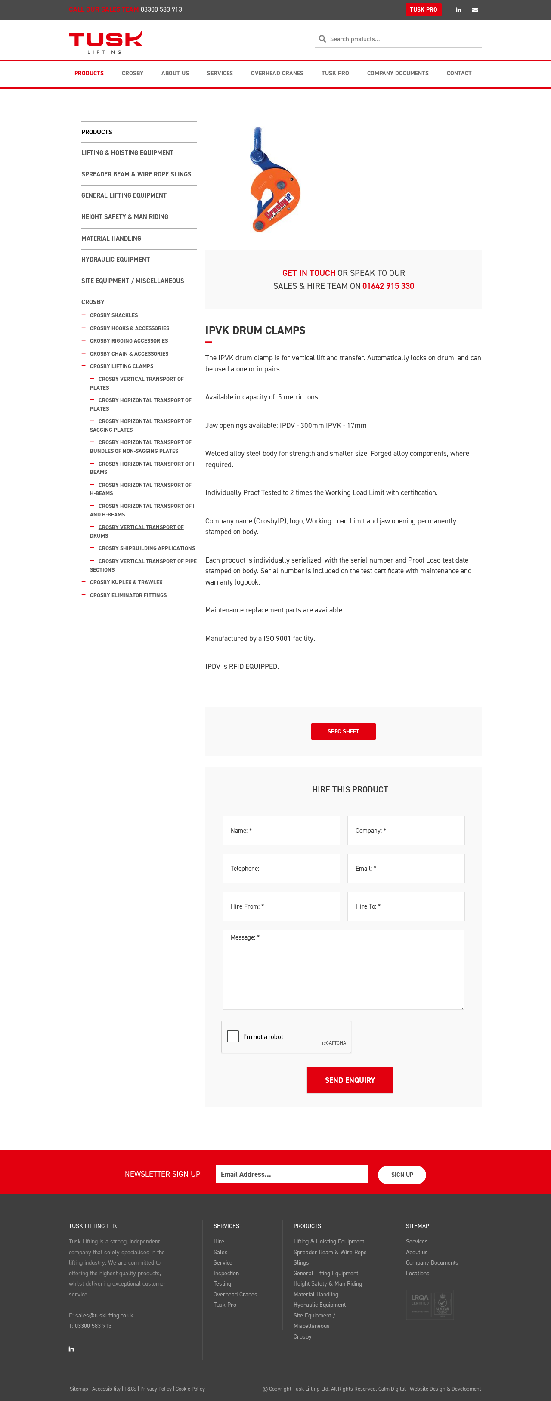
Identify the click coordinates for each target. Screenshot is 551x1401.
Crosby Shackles (114, 315)
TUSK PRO (423, 10)
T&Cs (130, 1388)
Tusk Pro (335, 73)
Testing (222, 1284)
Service (223, 1263)
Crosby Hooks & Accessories (129, 328)
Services (220, 73)
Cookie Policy (190, 1388)
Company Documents (398, 73)
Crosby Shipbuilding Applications (147, 548)
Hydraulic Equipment (115, 259)
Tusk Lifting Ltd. (93, 1226)
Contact (459, 73)
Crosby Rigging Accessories (129, 340)
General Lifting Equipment (124, 195)
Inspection (226, 1273)
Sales (221, 1252)
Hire (219, 1241)
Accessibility (106, 1388)
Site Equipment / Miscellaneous (132, 281)
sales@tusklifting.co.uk (104, 1315)
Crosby (132, 73)
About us (417, 1252)
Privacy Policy (156, 1388)
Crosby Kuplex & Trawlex (126, 582)
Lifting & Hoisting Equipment (127, 152)
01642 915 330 (388, 285)
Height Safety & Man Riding (124, 217)
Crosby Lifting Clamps (121, 366)
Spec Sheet (343, 731)
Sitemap (417, 1226)
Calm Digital (392, 1388)
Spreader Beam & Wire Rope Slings (136, 174)
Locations (418, 1273)
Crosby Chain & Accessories (129, 353)
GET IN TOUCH (309, 272)
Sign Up (402, 1175)
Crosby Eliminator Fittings (128, 595)
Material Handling (111, 238)
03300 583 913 (161, 9)
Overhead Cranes (277, 73)
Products (89, 73)
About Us (175, 73)
